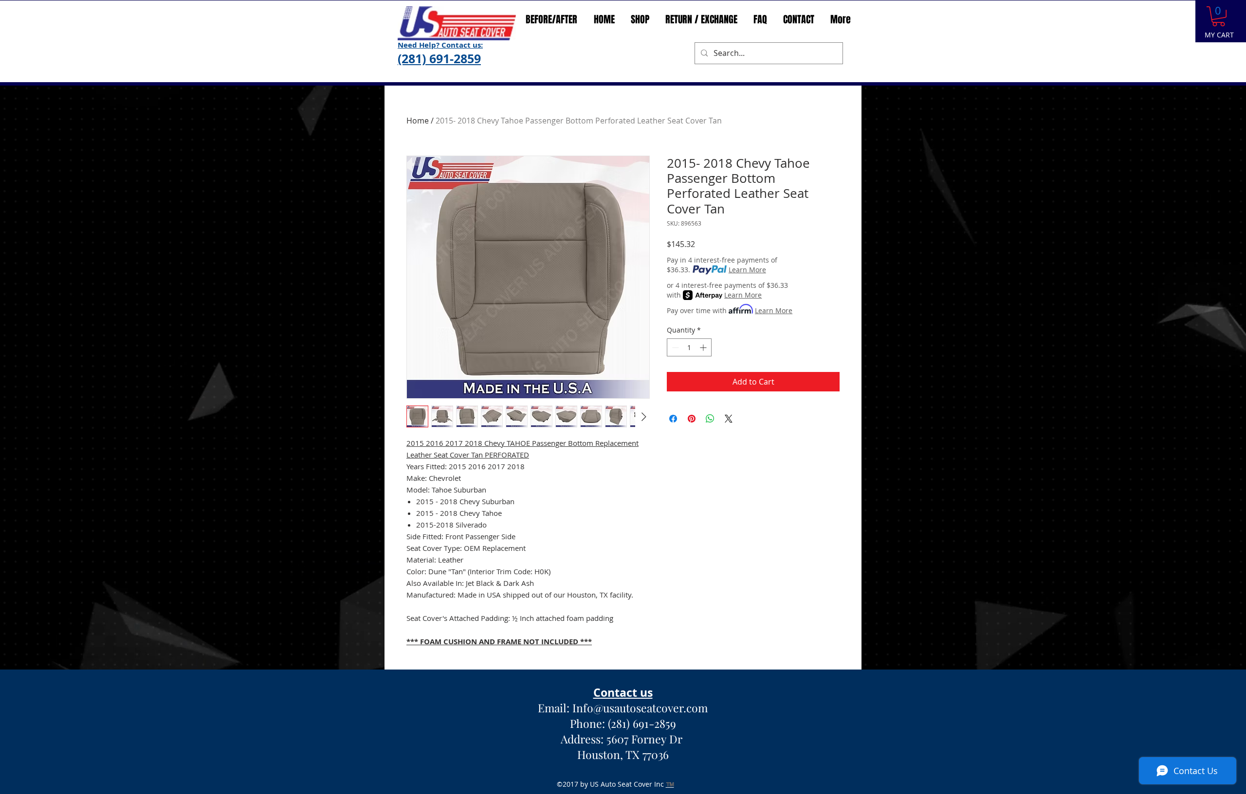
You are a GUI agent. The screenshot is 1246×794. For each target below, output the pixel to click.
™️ (670, 784)
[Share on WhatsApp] (710, 418)
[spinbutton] (689, 347)
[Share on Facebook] (673, 418)
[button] (1218, 16)
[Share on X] (728, 418)
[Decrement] (674, 347)
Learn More (747, 269)
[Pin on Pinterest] (691, 418)
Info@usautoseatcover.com (640, 707)
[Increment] (704, 347)
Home (417, 120)
